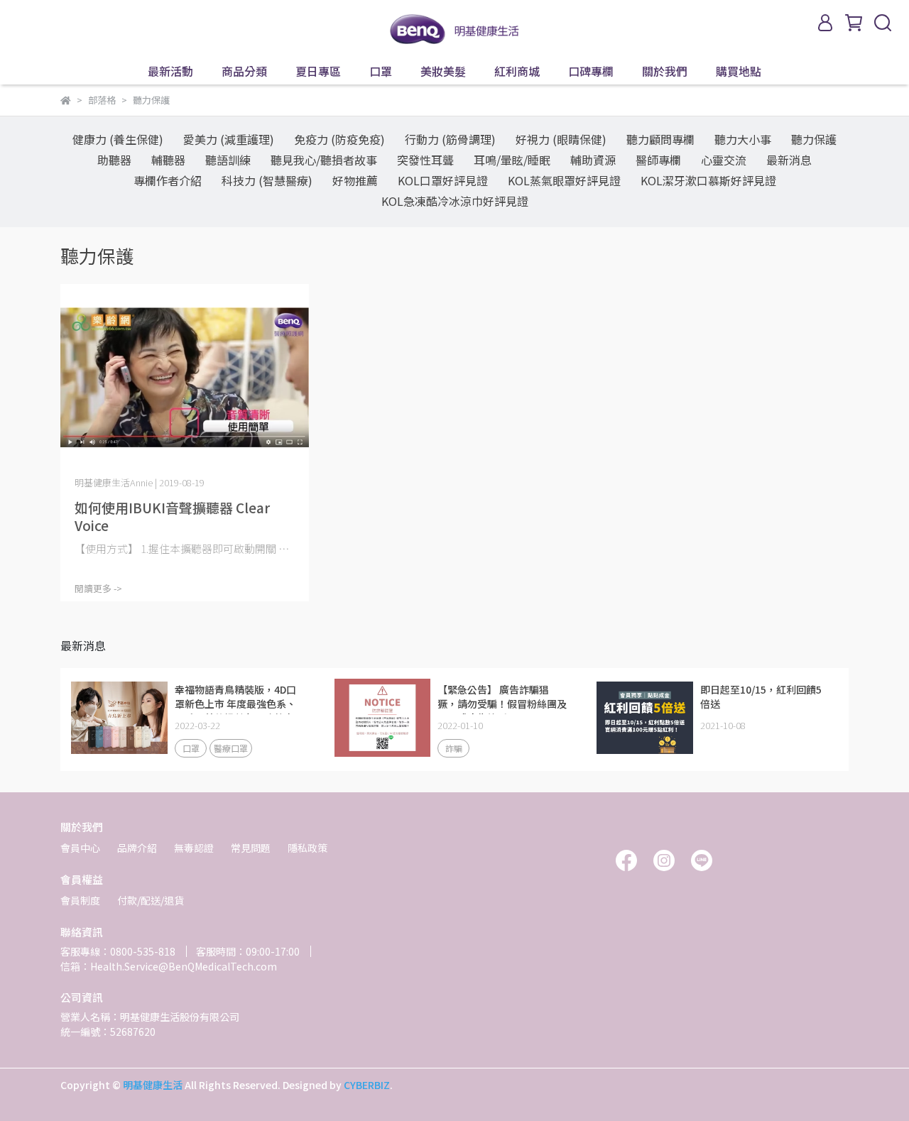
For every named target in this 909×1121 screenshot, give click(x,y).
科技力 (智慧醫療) (267, 180)
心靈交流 (723, 159)
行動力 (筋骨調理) (450, 139)
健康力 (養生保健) (117, 139)
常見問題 (251, 848)
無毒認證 (194, 848)
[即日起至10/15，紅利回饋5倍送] (645, 718)
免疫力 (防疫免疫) (339, 139)
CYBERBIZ (367, 1085)
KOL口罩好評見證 (443, 180)
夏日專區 (318, 71)
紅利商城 (517, 71)
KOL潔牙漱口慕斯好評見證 (708, 180)
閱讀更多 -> (98, 588)
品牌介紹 (137, 848)
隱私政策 (307, 848)
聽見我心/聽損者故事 (324, 159)
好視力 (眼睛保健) (561, 139)
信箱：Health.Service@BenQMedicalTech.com (168, 966)
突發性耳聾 (425, 159)
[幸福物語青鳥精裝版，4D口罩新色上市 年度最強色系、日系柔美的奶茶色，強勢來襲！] (119, 718)
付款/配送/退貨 (150, 900)
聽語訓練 (228, 159)
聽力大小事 (742, 139)
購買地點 (738, 71)
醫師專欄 (658, 159)
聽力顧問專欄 (660, 139)
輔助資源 (593, 159)
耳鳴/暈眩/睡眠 (512, 159)
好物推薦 (355, 180)
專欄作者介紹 (168, 180)
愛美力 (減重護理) (228, 139)
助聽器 (114, 159)
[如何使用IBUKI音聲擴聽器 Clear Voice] (184, 377)
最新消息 (789, 159)
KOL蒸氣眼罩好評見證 (564, 180)
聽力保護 (814, 139)
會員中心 (80, 848)
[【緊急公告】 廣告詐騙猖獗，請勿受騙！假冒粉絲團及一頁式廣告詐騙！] (382, 718)
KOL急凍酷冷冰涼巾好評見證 (454, 200)
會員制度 (80, 900)
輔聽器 (168, 159)
